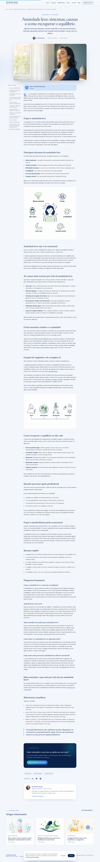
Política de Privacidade (33, 857)
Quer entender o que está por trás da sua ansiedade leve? (14, 126)
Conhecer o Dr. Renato (37, 796)
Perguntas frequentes (14, 122)
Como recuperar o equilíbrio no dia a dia (14, 110)
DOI (30, 709)
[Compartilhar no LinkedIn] (40, 778)
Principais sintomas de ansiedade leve (14, 91)
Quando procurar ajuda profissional (15, 113)
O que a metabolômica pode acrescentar (15, 117)
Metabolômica (61, 2)
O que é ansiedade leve (15, 88)
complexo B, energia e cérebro (54, 379)
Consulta (53, 2)
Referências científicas (14, 129)
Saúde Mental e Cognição (19, 9)
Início (47, 2)
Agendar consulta (88, 2)
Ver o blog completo (86, 810)
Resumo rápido (13, 120)
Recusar (63, 855)
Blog (79, 2)
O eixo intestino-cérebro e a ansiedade (14, 103)
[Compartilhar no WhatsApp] (32, 778)
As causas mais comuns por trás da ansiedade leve (15, 99)
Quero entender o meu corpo (37, 762)
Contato (74, 2)
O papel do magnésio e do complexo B (15, 106)
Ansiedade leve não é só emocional (15, 94)
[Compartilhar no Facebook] (36, 778)
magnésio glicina (52, 371)
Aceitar (71, 855)
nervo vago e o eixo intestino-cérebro (43, 347)
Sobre (68, 2)
